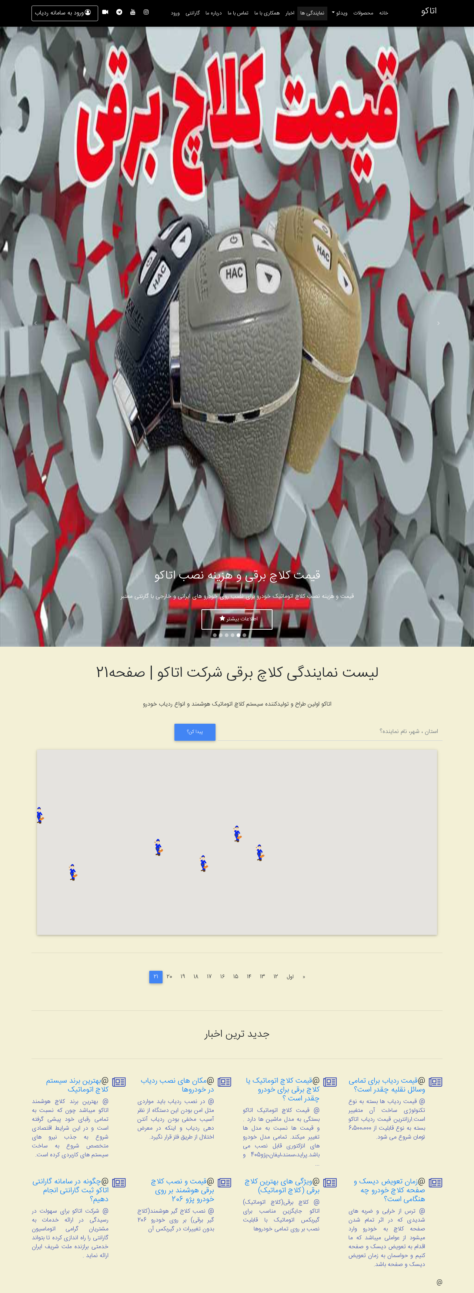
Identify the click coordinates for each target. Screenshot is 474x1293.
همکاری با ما (267, 13)
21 (156, 977)
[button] (35, 323)
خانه (382, 13)
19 (183, 977)
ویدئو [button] (341, 13)
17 (209, 977)
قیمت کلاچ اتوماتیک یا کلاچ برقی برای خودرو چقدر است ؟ (283, 1090)
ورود (175, 13)
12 (276, 977)
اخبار (290, 13)
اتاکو (429, 11)
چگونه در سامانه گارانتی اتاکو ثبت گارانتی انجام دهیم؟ (71, 1191)
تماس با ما (238, 13)
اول (288, 977)
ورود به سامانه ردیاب (59, 13)
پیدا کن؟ (195, 732)
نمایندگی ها (312, 13)
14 (249, 977)
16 (222, 977)
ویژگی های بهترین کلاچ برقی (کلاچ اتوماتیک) (282, 1186)
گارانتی (193, 13)
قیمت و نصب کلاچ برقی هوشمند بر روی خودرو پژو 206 (182, 1191)
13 (262, 977)
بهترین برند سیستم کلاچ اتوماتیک (77, 1085)
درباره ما (214, 13)
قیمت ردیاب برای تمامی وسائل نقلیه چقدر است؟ (387, 1085)
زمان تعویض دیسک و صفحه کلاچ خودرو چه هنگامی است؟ (389, 1191)
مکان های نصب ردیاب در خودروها (177, 1085)
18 (196, 977)
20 (169, 977)
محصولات (363, 13)
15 (235, 977)
